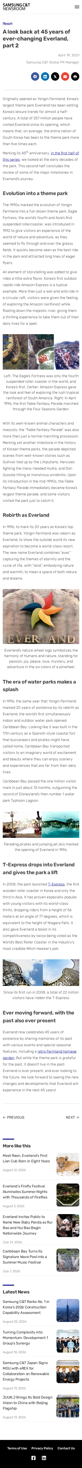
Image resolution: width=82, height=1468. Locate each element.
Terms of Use (17, 1448)
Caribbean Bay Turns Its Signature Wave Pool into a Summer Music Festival (25, 1256)
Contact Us (66, 1448)
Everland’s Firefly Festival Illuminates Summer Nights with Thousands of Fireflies (25, 1191)
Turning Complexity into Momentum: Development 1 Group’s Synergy (25, 1337)
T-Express (56, 884)
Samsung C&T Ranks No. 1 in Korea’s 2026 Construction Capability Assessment (26, 1307)
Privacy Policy (42, 1448)
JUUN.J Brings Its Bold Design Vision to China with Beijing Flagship (28, 1403)
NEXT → (72, 1117)
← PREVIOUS (13, 1117)
